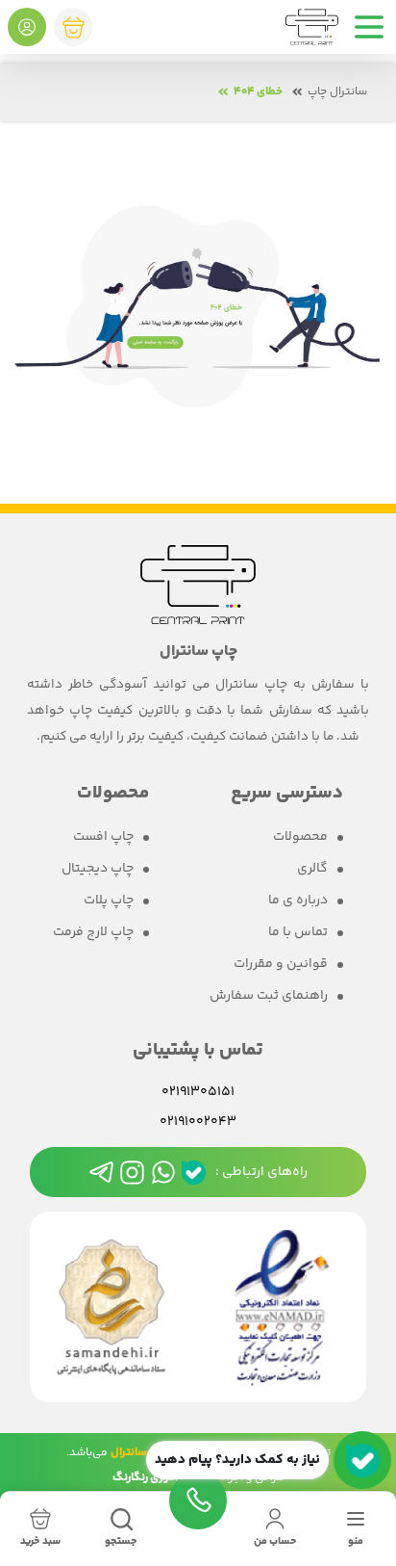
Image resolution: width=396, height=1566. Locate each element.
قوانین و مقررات (281, 964)
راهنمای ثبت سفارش (269, 996)
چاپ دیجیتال (98, 869)
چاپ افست (103, 837)
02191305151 (198, 1093)
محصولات (300, 837)
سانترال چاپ (337, 92)
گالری (312, 869)
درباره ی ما (298, 901)
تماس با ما (298, 933)
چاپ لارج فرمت (93, 933)
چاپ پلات (109, 901)
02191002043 (198, 1122)
